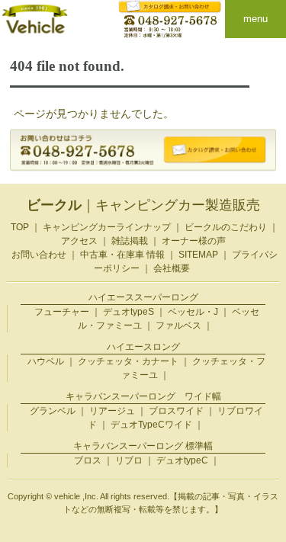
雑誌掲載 (129, 241)
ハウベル (45, 361)
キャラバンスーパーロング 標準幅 (143, 446)
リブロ (129, 460)
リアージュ (112, 411)
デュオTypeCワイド (151, 424)
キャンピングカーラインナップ (107, 227)
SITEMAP (198, 254)
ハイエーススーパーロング (143, 297)
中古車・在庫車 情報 (122, 254)
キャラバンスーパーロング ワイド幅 (143, 396)
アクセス (79, 241)
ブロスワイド (176, 411)
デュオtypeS (128, 311)
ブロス (87, 460)
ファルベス (178, 325)
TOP (20, 227)
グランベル (53, 411)
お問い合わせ (38, 254)
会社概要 (171, 268)
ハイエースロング (143, 347)
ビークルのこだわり (226, 227)
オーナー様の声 (194, 241)
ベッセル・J (193, 311)
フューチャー (61, 311)
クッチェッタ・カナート (128, 361)
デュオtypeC (182, 460)
